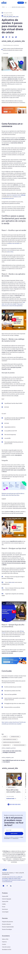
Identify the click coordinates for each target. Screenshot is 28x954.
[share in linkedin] (12, 37)
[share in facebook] (9, 37)
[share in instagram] (3, 37)
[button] (26, 3)
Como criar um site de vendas (19, 745)
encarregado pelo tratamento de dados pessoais (13, 880)
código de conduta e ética (14, 878)
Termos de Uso (15, 838)
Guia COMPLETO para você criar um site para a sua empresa (14, 761)
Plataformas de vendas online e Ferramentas (11, 742)
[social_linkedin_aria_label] (11, 886)
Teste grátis (20, 2)
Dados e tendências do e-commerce (9, 739)
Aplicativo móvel (6, 745)
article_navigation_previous (9, 748)
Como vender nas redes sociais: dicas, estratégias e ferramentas (12, 751)
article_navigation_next (8, 757)
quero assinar (14, 833)
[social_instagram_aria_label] (3, 886)
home (3, 7)
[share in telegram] (6, 37)
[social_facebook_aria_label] (7, 886)
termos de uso (13, 877)
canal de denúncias (7, 881)
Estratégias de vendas (15, 736)
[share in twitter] (16, 37)
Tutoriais (4, 736)
